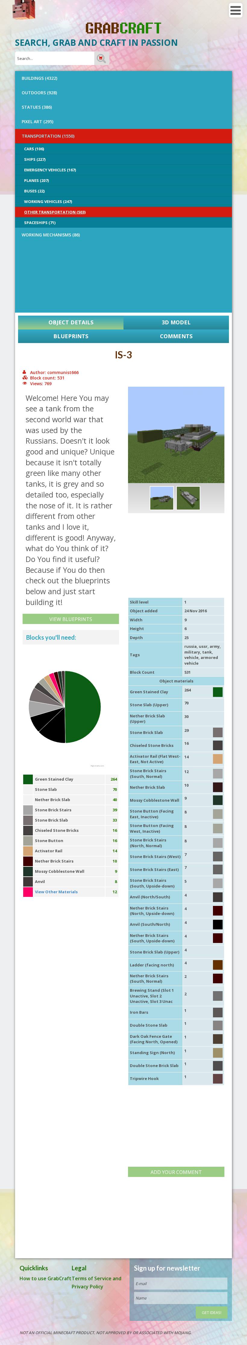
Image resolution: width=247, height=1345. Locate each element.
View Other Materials (56, 891)
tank (207, 652)
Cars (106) (34, 148)
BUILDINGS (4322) (39, 78)
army (215, 646)
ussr (203, 646)
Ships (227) (34, 159)
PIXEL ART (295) (37, 121)
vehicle (191, 657)
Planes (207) (36, 180)
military (192, 652)
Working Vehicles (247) (48, 201)
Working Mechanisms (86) (51, 235)
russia (190, 646)
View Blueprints (70, 619)
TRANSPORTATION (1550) (48, 136)
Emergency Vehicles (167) (50, 170)
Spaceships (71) (39, 222)
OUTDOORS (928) (39, 92)
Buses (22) (34, 191)
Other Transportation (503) (55, 212)
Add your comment (176, 1172)
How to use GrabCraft (45, 1278)
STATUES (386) (37, 107)
